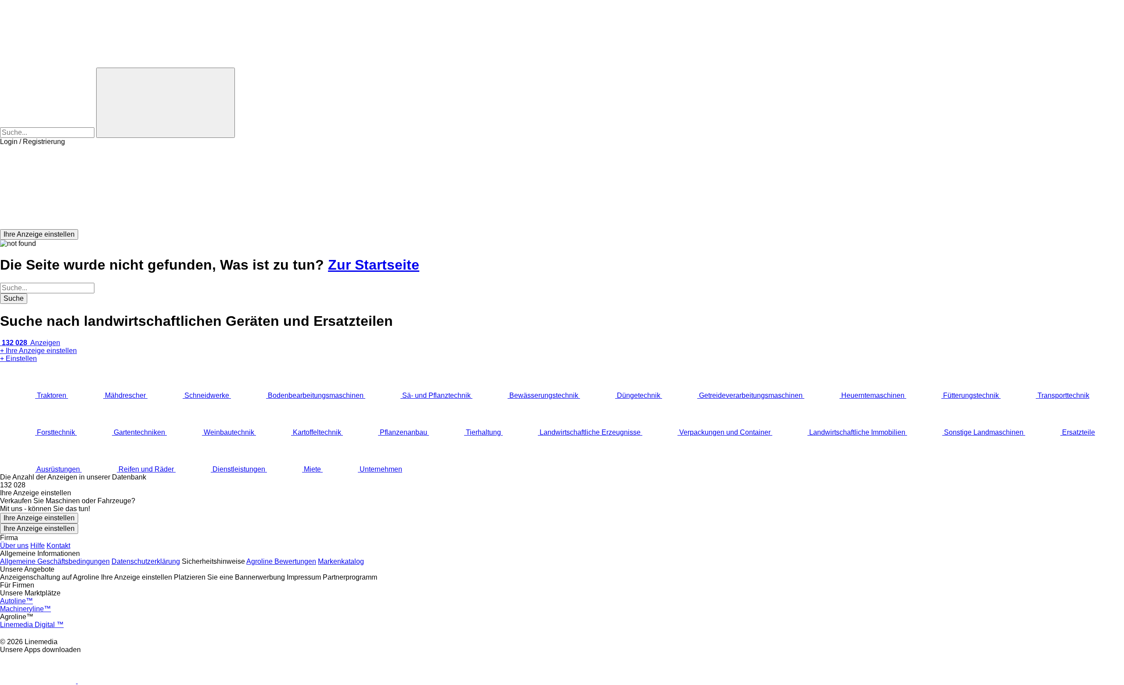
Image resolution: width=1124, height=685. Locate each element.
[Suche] (165, 103)
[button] (562, 187)
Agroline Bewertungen (281, 561)
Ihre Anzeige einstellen (39, 518)
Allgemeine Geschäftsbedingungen (55, 561)
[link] (562, 485)
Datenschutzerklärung (146, 561)
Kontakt (58, 545)
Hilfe (37, 545)
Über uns (14, 545)
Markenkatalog (341, 561)
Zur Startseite (373, 265)
